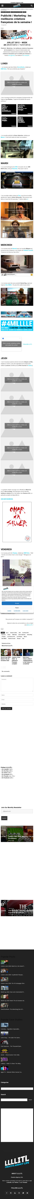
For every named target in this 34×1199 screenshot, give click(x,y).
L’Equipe (14, 553)
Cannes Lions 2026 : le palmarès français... (12, 975)
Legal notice (25, 610)
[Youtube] (27, 1193)
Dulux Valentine (21, 634)
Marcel (3, 137)
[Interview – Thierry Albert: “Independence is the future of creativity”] (28, 652)
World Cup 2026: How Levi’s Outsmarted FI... (12, 992)
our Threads (23, 1182)
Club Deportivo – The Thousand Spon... (11, 1046)
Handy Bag (29, 634)
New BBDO (9, 285)
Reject (17, 608)
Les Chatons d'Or (11, 636)
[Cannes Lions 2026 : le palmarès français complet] (17, 652)
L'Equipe (3, 636)
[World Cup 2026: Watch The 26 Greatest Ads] (6, 652)
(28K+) (7, 771)
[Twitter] (23, 1193)
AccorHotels (21, 67)
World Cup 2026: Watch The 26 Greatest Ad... (13, 1000)
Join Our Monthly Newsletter (11, 807)
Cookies (9, 610)
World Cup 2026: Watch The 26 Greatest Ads (6, 658)
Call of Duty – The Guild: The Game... (10, 1037)
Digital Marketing (5, 12)
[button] (31, 5)
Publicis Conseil (28, 250)
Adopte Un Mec (13, 632)
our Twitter (15, 1182)
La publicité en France (5, 9)
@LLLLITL (30, 625)
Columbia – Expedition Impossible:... (10, 1029)
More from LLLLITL (7, 645)
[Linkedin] (15, 1193)
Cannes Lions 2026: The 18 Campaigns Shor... (13, 983)
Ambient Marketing (6, 834)
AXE (16, 167)
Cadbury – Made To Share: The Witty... (11, 1063)
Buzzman (14, 168)
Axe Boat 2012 (25, 632)
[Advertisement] (13, 740)
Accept (17, 603)
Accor (7, 632)
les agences (11, 55)
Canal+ (30, 365)
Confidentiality (17, 610)
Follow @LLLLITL (27, 344)
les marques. (26, 55)
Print (24, 12)
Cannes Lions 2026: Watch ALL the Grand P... (13, 966)
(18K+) (7, 769)
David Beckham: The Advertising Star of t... (12, 1009)
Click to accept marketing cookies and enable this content (17, 83)
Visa (19, 195)
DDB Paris (3, 69)
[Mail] (19, 1193)
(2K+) (7, 774)
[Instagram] (10, 1193)
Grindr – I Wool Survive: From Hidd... (10, 1055)
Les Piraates (19, 636)
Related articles (6, 643)
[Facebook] (6, 1193)
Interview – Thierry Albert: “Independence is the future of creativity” (27, 660)
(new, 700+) (8, 776)
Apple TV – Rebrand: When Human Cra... (11, 1072)
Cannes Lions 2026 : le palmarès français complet (16, 660)
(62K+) (7, 778)
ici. (27, 199)
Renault (14, 248)
